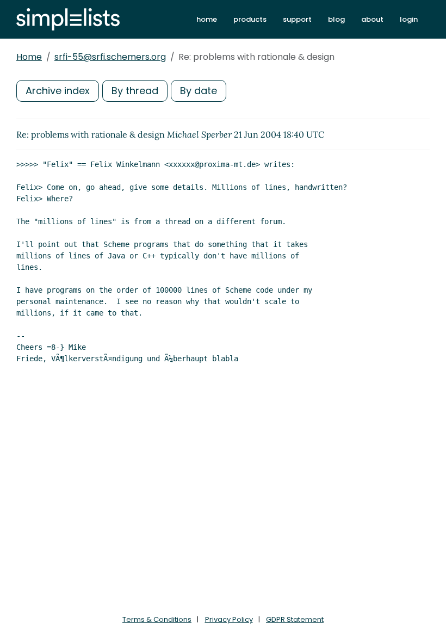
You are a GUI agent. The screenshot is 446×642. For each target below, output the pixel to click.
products (250, 19)
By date (198, 90)
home (206, 19)
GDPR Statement (295, 619)
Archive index (58, 90)
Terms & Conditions (156, 619)
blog (336, 19)
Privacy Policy (229, 619)
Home (29, 57)
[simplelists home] (68, 19)
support (297, 19)
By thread (135, 90)
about (372, 19)
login (409, 19)
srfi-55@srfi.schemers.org (110, 57)
